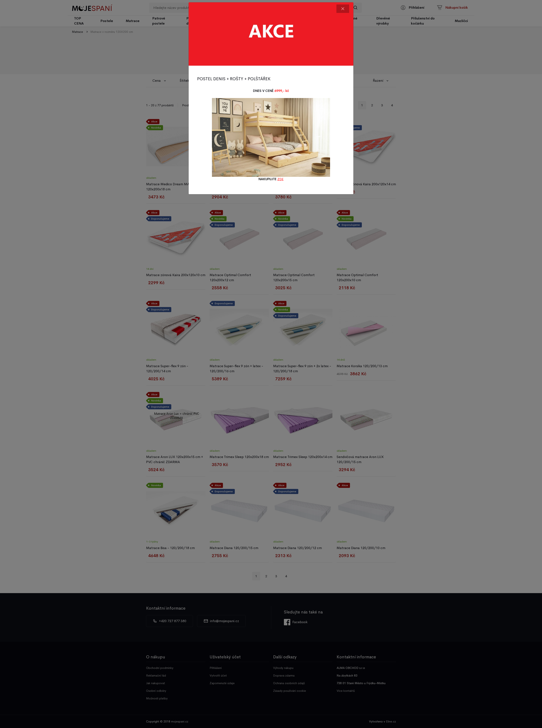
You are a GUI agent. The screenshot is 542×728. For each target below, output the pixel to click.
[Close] (342, 8)
